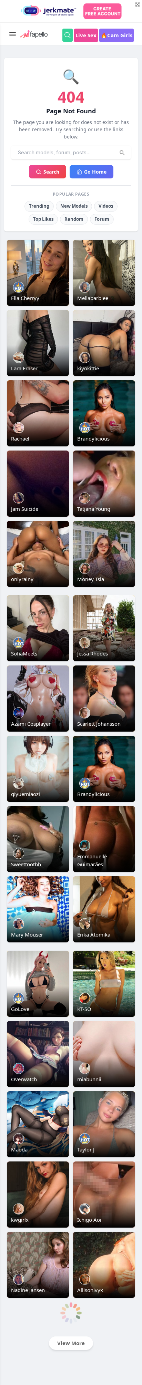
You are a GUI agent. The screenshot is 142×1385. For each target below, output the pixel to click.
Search (51, 171)
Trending (39, 206)
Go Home (95, 171)
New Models (74, 206)
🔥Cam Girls (116, 35)
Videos (106, 206)
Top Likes (43, 219)
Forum (101, 219)
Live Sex (86, 35)
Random (73, 219)
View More (71, 1343)
